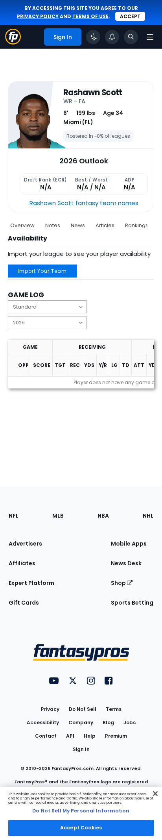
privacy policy (38, 16)
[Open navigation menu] (150, 37)
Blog (108, 722)
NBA (103, 516)
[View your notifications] (112, 37)
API (70, 736)
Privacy (50, 709)
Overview (22, 225)
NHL (148, 516)
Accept (130, 16)
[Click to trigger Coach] (93, 37)
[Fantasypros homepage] (13, 42)
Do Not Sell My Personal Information (80, 810)
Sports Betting (132, 603)
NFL (13, 516)
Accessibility (43, 722)
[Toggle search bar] (131, 37)
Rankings (136, 225)
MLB (58, 516)
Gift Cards (24, 603)
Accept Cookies (81, 827)
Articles (105, 225)
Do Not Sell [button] (82, 709)
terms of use (90, 16)
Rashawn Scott (92, 92)
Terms (114, 709)
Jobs (129, 722)
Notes (52, 225)
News (78, 225)
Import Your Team (42, 271)
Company (80, 722)
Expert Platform (31, 583)
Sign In (81, 749)
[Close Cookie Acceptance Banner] (155, 793)
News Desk (126, 563)
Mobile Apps (129, 544)
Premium (116, 736)
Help (90, 736)
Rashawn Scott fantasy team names (83, 203)
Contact (46, 736)
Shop (119, 583)
